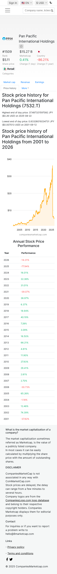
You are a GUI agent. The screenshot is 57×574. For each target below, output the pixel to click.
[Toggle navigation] (8, 10)
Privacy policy (15, 547)
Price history (9, 88)
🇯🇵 (39, 52)
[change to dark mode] (51, 3)
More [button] (24, 88)
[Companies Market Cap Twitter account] (11, 560)
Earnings (39, 82)
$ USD (40, 2)
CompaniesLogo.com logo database (27, 500)
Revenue (25, 82)
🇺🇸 (25, 2)
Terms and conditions (20, 553)
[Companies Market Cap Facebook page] (7, 560)
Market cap (9, 82)
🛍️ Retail (8, 68)
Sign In (13, 2)
